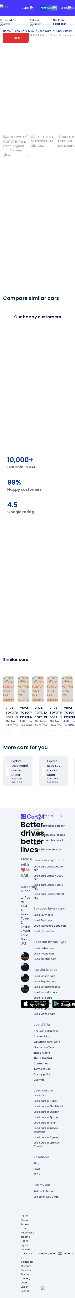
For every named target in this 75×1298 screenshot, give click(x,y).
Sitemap (39, 1079)
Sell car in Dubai (44, 1191)
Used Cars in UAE (24, 31)
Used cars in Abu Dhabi (48, 1106)
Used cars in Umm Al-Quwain (47, 1144)
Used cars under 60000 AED (48, 886)
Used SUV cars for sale (48, 849)
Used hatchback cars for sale (49, 827)
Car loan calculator (59, 22)
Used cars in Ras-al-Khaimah (46, 1130)
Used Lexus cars (44, 931)
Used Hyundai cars (45, 992)
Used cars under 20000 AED (48, 868)
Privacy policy (42, 1074)
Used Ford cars (43, 997)
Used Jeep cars (43, 1008)
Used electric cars (45, 959)
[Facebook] (25, 956)
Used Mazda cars (44, 1014)
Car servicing (42, 1036)
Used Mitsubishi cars (47, 987)
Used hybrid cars (44, 953)
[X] (25, 967)
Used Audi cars (43, 920)
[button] (47, 1289)
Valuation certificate (47, 1042)
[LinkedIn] (25, 989)
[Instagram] (25, 978)
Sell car (34, 20)
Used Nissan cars (44, 976)
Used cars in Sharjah (46, 1112)
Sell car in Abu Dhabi (46, 1196)
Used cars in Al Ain (45, 1122)
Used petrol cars (44, 948)
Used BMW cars (43, 915)
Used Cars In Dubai (50, 31)
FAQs (37, 1174)
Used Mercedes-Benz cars (50, 925)
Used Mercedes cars (46, 1003)
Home (7, 31)
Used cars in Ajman (46, 1117)
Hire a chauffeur (44, 1047)
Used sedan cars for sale (49, 835)
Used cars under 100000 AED (49, 896)
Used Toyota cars (45, 981)
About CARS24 (43, 1058)
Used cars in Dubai (45, 1101)
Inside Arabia (42, 1052)
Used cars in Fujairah (47, 1137)
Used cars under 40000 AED (48, 877)
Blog (36, 1163)
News (37, 1169)
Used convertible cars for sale (49, 842)
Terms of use (42, 1069)
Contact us (41, 1063)
